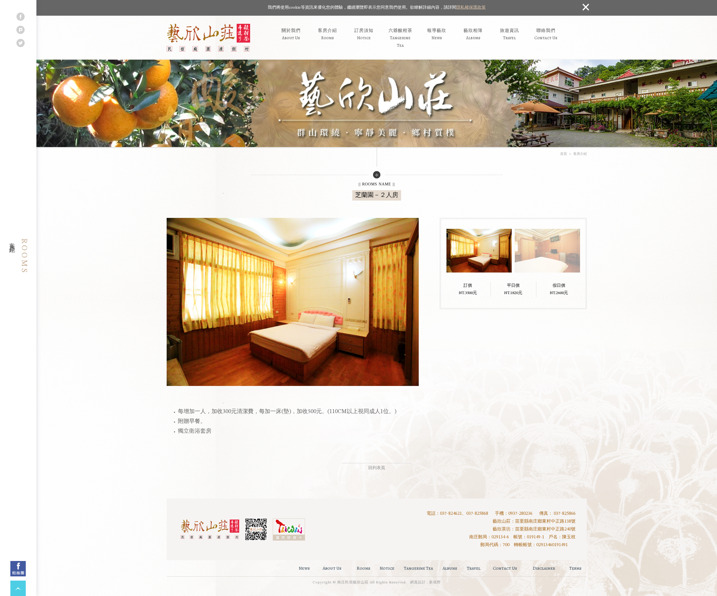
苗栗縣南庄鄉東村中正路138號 (545, 521)
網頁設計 (418, 582)
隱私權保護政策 (471, 8)
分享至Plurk (20, 30)
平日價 (513, 286)
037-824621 (451, 513)
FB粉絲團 (18, 568)
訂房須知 (363, 34)
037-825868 (477, 513)
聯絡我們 (545, 34)
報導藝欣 (436, 34)
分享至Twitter (20, 43)
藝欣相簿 (473, 34)
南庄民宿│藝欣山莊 (208, 38)
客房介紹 (327, 34)
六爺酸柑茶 (400, 37)
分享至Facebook (20, 17)
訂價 (468, 286)
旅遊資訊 (509, 34)
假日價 (559, 286)
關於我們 (291, 34)
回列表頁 (376, 468)
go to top (18, 588)
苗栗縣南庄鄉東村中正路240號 (545, 529)
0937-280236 (520, 513)
